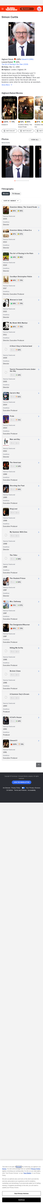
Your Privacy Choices (33, 788)
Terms (4, 1169)
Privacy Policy (35, 1169)
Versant (18, 1166)
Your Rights (27, 1173)
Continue (21, 1200)
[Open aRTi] (39, 8)
